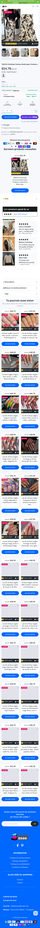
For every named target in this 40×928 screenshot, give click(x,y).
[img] (8, 214)
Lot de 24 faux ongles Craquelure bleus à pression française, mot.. (30, 501)
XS (14, 85)
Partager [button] (6, 125)
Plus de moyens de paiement (29, 121)
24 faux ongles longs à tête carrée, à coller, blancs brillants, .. (10, 376)
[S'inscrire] (34, 823)
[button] (35, 27)
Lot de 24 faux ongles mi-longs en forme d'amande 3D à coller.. (30, 459)
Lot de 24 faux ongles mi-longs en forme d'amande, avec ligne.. (30, 543)
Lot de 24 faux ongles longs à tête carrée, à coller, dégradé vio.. (10, 459)
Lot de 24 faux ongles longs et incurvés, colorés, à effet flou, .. (10, 418)
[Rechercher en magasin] (33, 6)
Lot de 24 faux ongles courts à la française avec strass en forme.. (30, 790)
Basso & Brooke (22, 917)
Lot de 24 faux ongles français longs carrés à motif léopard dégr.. (10, 543)
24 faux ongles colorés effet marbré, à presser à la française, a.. (29, 585)
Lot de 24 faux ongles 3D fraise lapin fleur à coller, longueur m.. (10, 790)
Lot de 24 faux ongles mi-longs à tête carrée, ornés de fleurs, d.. (30, 376)
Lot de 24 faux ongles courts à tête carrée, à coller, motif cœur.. (30, 418)
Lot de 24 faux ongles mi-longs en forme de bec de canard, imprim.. (10, 626)
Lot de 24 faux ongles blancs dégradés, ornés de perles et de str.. (29, 667)
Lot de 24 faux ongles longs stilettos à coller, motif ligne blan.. (10, 667)
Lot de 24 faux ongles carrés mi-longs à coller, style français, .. (10, 708)
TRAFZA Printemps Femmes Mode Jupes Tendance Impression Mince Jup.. (20, 181)
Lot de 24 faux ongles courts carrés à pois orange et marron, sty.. (29, 335)
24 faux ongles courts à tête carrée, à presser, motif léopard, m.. (10, 335)
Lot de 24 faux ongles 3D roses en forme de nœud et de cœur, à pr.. (29, 626)
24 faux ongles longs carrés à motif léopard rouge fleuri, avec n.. (30, 708)
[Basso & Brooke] (5, 6)
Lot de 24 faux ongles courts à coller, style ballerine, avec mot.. (10, 749)
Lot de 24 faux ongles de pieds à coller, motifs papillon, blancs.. (29, 749)
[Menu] (37, 6)
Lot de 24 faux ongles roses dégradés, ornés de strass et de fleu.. (10, 585)
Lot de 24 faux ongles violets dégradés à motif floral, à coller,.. (10, 500)
